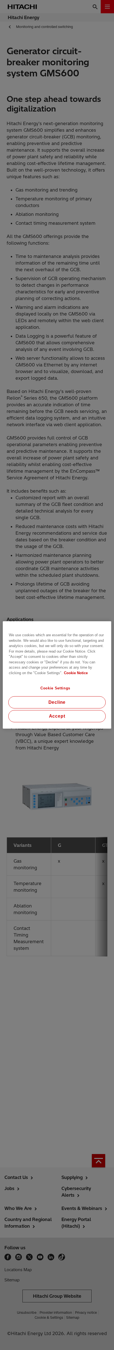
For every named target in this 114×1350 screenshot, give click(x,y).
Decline (57, 702)
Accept (57, 716)
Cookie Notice (76, 673)
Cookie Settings (55, 688)
